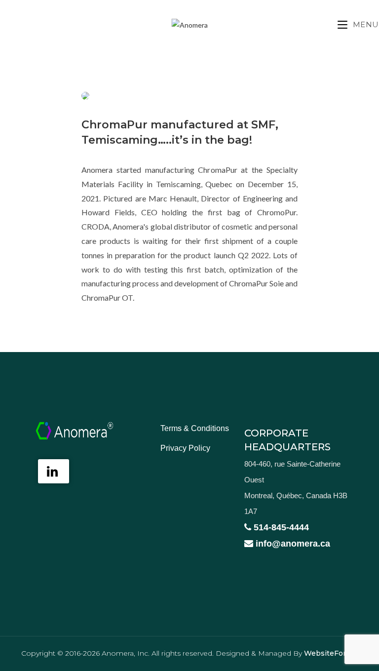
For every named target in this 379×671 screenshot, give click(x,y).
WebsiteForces (331, 653)
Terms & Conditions (194, 428)
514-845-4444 (280, 527)
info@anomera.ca (291, 544)
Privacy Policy (185, 448)
